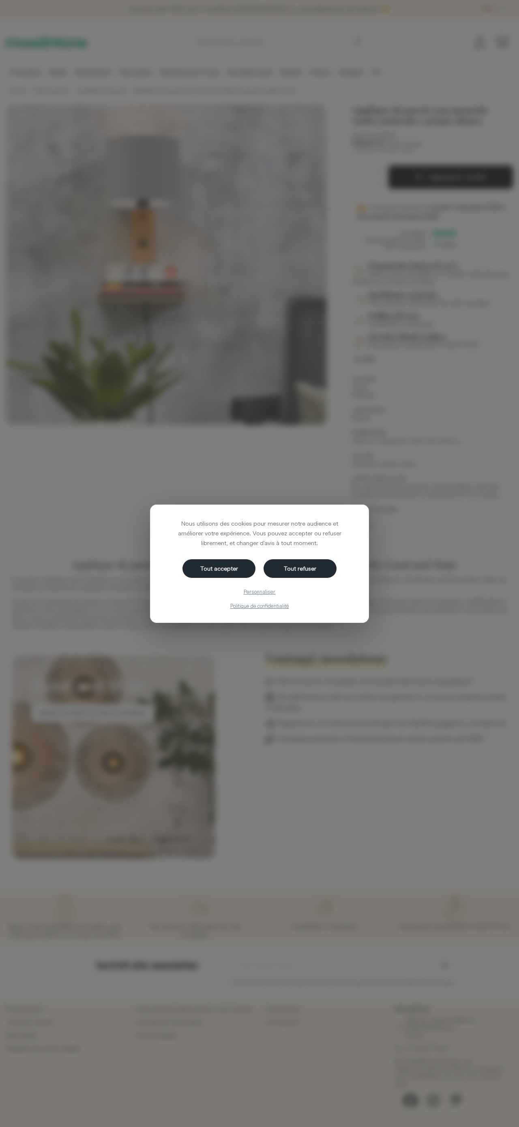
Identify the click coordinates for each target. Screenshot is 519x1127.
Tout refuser (300, 568)
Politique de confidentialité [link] (259, 606)
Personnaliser (259, 591)
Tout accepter (219, 568)
